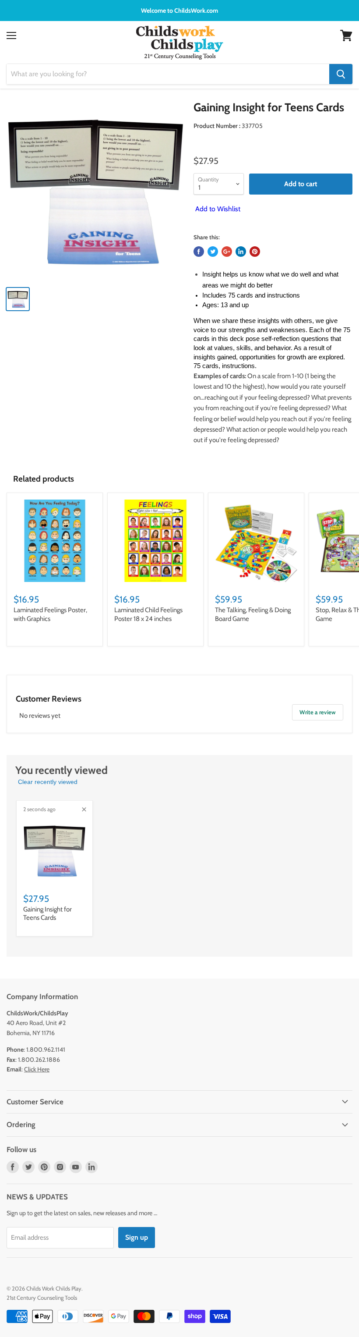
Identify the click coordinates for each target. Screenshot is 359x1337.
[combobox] (168, 74)
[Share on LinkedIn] (241, 251)
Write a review (317, 712)
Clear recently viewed (47, 781)
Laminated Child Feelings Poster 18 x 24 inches (148, 614)
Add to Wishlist (217, 209)
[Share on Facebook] (199, 251)
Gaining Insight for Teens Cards (47, 913)
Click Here (36, 1069)
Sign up (136, 1237)
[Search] (340, 74)
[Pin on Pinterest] (255, 251)
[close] (84, 809)
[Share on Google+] (227, 251)
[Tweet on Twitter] (213, 251)
